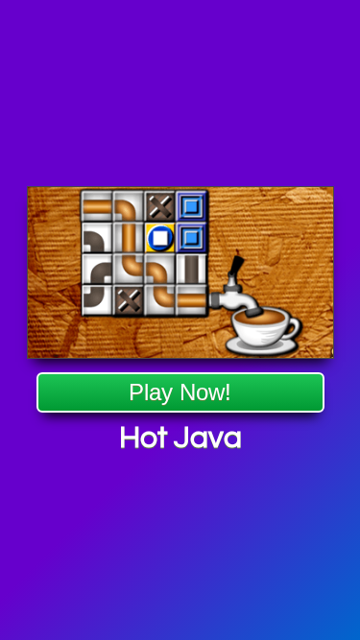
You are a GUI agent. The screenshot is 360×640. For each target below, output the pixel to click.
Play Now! (180, 392)
